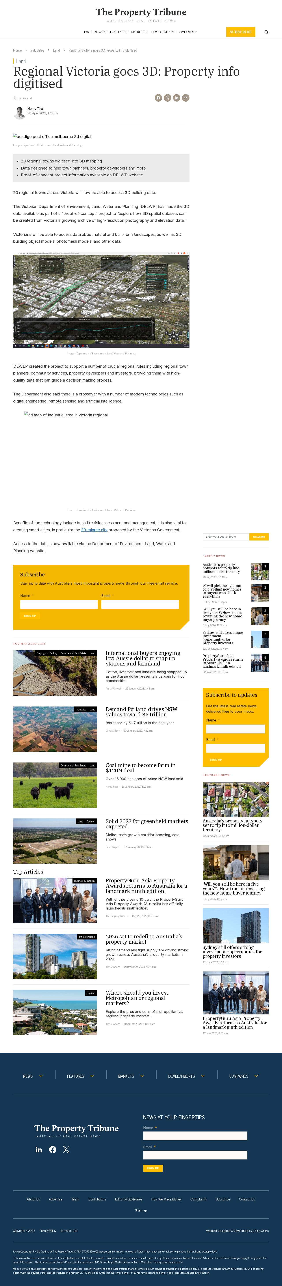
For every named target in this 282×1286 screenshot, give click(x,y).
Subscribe (241, 32)
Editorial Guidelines (128, 1199)
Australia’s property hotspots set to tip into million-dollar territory (221, 568)
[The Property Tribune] (85, 1130)
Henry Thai (112, 786)
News (99, 32)
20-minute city (94, 529)
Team (75, 1199)
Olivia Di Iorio (113, 730)
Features (117, 32)
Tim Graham (113, 967)
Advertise (55, 1199)
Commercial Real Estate (73, 653)
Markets (137, 32)
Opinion (91, 821)
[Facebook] (52, 1149)
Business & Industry (84, 880)
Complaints (199, 1199)
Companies (186, 32)
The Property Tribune (117, 916)
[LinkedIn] (38, 1149)
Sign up (30, 615)
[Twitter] (66, 1149)
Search (259, 537)
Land (56, 50)
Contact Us (247, 1199)
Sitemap (141, 1210)
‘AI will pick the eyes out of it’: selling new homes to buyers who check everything (222, 590)
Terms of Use (69, 1230)
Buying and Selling (47, 653)
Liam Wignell (113, 847)
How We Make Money (166, 1199)
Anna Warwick (113, 688)
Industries (37, 50)
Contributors (97, 1199)
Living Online (261, 1230)
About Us (33, 1199)
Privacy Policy (48, 1230)
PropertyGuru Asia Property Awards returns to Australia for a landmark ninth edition (223, 661)
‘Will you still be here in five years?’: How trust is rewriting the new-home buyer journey (222, 614)
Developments (162, 32)
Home (87, 32)
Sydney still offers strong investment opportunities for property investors (223, 637)
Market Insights (87, 936)
